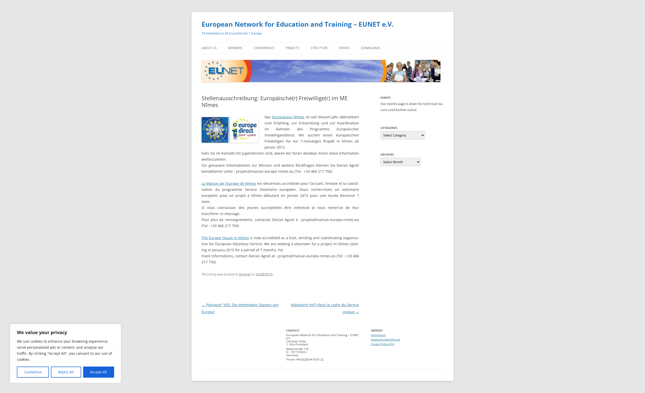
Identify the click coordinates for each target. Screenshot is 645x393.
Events (344, 48)
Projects (293, 48)
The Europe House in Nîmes (225, 237)
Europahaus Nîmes (288, 117)
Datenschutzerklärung (385, 339)
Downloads (370, 48)
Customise (33, 372)
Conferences (264, 48)
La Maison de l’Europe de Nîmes (229, 183)
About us (209, 48)
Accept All (98, 372)
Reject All (66, 372)
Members (235, 48)
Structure (319, 48)
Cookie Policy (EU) (382, 344)
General (244, 274)
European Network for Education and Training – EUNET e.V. (298, 24)
